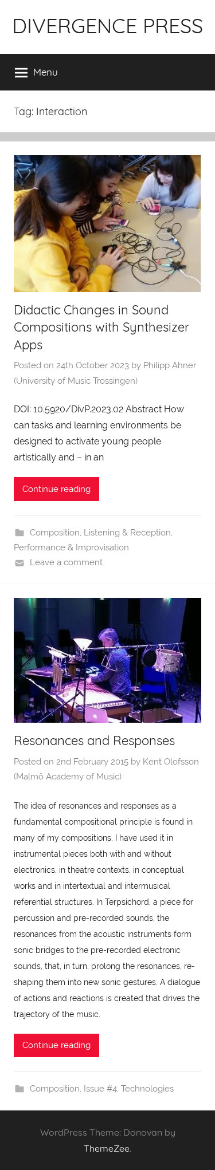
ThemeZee (107, 1148)
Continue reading (56, 489)
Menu (45, 72)
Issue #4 (100, 1089)
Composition (55, 532)
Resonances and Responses (94, 740)
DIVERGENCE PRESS (107, 25)
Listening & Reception (127, 532)
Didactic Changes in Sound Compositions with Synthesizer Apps (101, 327)
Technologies (147, 1089)
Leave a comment (66, 562)
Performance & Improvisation (71, 547)
